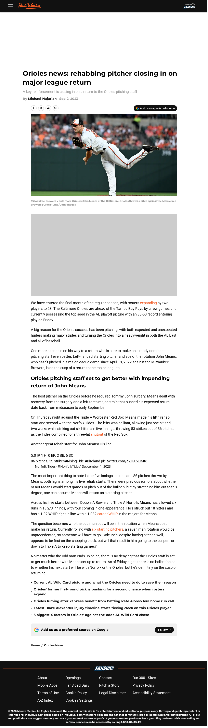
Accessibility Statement (151, 693)
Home (35, 645)
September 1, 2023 (96, 466)
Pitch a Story (109, 685)
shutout (97, 434)
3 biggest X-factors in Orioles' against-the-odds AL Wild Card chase (91, 615)
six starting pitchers (107, 529)
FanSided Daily (77, 685)
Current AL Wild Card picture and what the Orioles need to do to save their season (105, 582)
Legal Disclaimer (112, 693)
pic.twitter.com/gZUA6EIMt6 (124, 461)
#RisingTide (74, 461)
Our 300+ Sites (144, 678)
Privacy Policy (143, 685)
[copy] (55, 108)
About (42, 678)
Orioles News (53, 645)
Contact (105, 678)
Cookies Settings (79, 700)
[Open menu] (10, 6)
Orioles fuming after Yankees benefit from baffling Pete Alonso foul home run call (104, 601)
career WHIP (107, 514)
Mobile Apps (47, 685)
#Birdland (92, 461)
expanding (148, 303)
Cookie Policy (76, 693)
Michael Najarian (42, 99)
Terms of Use (48, 693)
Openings (73, 678)
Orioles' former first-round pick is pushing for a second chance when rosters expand (99, 591)
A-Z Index (45, 700)
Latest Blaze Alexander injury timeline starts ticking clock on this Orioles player (102, 608)
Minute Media (26, 711)
